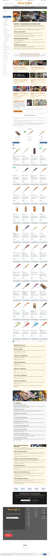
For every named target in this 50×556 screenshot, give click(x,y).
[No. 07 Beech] (41, 133)
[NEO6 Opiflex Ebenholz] (25, 170)
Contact (29, 514)
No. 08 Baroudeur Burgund (24, 253)
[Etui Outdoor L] (43, 208)
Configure (37, 554)
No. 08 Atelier (42, 272)
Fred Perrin (5, 29)
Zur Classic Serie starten (35, 500)
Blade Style (36, 513)
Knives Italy (5, 23)
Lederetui (32, 214)
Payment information (28, 520)
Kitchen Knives (6, 60)
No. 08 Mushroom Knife (30, 137)
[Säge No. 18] (25, 305)
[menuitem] (8, 3)
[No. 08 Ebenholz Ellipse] (34, 266)
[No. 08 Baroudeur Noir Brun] (43, 247)
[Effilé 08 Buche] (25, 266)
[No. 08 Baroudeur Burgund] (25, 247)
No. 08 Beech (42, 156)
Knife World (5, 16)
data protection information (13, 516)
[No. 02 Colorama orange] (25, 324)
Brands (5, 71)
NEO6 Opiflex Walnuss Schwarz (34, 176)
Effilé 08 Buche (24, 272)
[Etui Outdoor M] (25, 208)
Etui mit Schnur (15, 214)
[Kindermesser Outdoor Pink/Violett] (34, 286)
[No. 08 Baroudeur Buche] (16, 247)
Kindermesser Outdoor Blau (16, 292)
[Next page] (14, 145)
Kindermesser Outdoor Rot (16, 272)
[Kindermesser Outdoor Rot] (16, 266)
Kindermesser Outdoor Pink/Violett (34, 292)
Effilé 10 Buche (24, 156)
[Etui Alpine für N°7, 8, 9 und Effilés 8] (16, 228)
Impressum (28, 523)
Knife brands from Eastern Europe (6, 18)
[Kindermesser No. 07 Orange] (43, 324)
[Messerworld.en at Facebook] (23, 545)
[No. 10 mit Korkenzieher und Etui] (16, 150)
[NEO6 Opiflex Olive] (43, 170)
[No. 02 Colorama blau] (34, 324)
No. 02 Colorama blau (34, 330)
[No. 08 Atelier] (43, 266)
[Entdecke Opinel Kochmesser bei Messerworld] (37, 103)
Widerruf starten (8, 535)
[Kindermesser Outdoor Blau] (16, 286)
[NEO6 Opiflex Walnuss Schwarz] (34, 170)
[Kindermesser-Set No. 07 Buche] (34, 305)
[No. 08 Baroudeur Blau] (25, 228)
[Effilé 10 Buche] (25, 150)
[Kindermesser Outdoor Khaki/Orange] (25, 286)
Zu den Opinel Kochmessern (17, 111)
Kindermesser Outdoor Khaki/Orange (25, 292)
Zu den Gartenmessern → (34, 84)
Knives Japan (5, 52)
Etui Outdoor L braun (34, 156)
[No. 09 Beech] (34, 228)
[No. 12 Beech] (25, 189)
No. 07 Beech (41, 137)
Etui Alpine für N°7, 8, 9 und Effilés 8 (16, 234)
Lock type (36, 514)
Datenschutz (28, 522)
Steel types (36, 511)
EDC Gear (5, 69)
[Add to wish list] (19, 165)
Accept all (44, 554)
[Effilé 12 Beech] (34, 247)
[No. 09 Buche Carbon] (16, 189)
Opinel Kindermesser (7, 36)
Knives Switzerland (6, 20)
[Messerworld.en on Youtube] (25, 545)
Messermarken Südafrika (7, 49)
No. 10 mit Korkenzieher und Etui (16, 156)
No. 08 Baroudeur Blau (25, 233)
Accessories (5, 67)
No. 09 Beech (33, 233)
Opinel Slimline (6, 39)
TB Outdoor (6, 42)
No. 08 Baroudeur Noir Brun (43, 253)
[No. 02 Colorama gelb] (16, 324)
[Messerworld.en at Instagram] (26, 545)
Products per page (40, 341)
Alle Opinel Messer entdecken (25, 500)
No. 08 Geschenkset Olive (18, 137)
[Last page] (16, 145)
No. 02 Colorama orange (25, 330)
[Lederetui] (34, 208)
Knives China (5, 55)
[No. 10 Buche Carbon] (34, 189)
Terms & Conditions (28, 525)
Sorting (38, 142)
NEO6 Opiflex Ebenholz (25, 175)
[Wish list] (37, 3)
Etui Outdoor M (24, 214)
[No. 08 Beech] (43, 150)
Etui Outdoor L (42, 214)
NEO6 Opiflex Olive (42, 175)
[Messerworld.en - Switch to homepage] (25, 3)
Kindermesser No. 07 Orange (43, 330)
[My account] (39, 3)
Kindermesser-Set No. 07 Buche (34, 311)
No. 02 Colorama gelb (16, 330)
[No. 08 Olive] (16, 305)
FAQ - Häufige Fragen (28, 513)
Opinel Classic (6, 33)
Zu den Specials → (16, 83)
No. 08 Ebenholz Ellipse (34, 272)
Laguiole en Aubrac (7, 30)
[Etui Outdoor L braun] (34, 150)
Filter (14, 142)
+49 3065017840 (44, 515)
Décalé (5, 26)
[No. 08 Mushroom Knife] (30, 133)
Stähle (36, 512)
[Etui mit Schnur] (16, 208)
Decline (41, 554)
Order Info (28, 515)
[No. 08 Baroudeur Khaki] (43, 305)
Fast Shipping (5, 11)
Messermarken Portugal (7, 46)
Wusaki (5, 43)
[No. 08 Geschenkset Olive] (18, 133)
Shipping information (28, 517)
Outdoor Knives (6, 58)
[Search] (12, 3)
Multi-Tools (5, 62)
